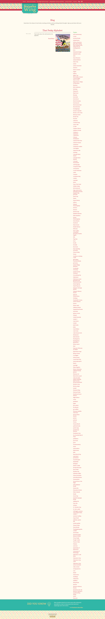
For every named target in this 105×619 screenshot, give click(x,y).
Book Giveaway (77, 101)
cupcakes (75, 180)
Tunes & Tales (76, 542)
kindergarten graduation (76, 341)
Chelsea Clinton (77, 128)
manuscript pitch (77, 361)
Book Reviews (76, 106)
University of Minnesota (76, 548)
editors (75, 202)
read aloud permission (76, 457)
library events (76, 353)
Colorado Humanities (76, 162)
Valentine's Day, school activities (77, 564)
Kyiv (74, 346)
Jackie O (75, 319)
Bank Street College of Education (78, 82)
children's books (77, 130)
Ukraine (75, 544)
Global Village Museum (76, 265)
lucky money (76, 357)
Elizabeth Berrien (77, 213)
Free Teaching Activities (76, 249)
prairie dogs (76, 428)
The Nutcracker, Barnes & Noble (77, 535)
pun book (75, 440)
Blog (79, 1)
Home (24, 1)
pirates (75, 418)
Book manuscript (77, 105)
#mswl (74, 388)
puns (74, 442)
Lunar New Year (77, 359)
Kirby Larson (76, 344)
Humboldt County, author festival (77, 300)
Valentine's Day (77, 558)
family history (76, 226)
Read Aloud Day (77, 454)
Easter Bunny (76, 200)
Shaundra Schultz (77, 490)
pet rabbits (75, 409)
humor (75, 303)
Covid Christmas (77, 170)
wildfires (75, 580)
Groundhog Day (77, 275)
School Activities (77, 475)
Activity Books (76, 38)
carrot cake (76, 124)
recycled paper (76, 459)
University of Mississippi (76, 552)
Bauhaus (75, 85)
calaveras (75, 120)
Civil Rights (76, 148)
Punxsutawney (77, 444)
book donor (76, 99)
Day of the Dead (77, 184)
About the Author (31, 1)
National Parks (76, 392)
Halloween (75, 277)
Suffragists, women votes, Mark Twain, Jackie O (78, 512)
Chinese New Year (77, 140)
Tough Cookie (76, 540)
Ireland (75, 315)
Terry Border (76, 527)
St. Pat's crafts (76, 509)
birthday (75, 89)
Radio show (76, 450)
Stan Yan (75, 503)
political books (76, 426)
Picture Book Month (76, 415)
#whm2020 (75, 578)
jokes (74, 327)
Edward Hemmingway (76, 205)
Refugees (75, 463)
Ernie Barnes (76, 221)
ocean (74, 399)
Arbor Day (75, 61)
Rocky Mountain (77, 467)
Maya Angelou (76, 367)
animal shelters (77, 59)
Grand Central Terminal (76, 272)
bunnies (75, 118)
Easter (74, 198)
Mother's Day (76, 384)
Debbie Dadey (76, 186)
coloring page (76, 164)
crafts (74, 172)
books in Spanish (77, 110)
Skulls (74, 494)
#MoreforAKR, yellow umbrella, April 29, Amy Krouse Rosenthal (77, 380)
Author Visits (68, 1)
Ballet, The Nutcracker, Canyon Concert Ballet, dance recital (78, 77)
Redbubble (75, 461)
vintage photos (76, 568)
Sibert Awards (76, 492)
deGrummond (76, 188)
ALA (74, 50)
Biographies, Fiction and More (57, 1)
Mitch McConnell (77, 376)
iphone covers (76, 313)
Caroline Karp (76, 122)
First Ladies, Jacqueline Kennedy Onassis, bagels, (77, 233)
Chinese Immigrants (76, 138)
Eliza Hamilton (76, 215)
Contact (75, 1)
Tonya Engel (76, 538)
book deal (75, 97)
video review (76, 567)
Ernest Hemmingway (76, 218)
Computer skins (77, 166)
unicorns (75, 546)
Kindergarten (76, 338)
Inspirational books (78, 309)
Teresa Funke (76, 525)
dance (74, 182)
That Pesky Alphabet (53, 30)
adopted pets (76, 40)
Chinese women (77, 142)
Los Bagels (75, 355)
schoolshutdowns (77, 477)
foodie (74, 243)
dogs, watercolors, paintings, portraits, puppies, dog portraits (78, 192)
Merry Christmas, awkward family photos (77, 370)
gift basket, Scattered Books (77, 260)
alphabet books (77, 54)
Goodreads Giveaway (75, 269)
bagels (74, 71)
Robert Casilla (76, 465)
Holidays (75, 298)
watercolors (76, 574)
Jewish (75, 323)
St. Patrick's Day (77, 507)
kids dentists (76, 336)
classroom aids (76, 150)
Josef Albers (76, 329)
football (75, 245)
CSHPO (75, 178)
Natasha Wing (76, 390)
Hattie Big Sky (76, 284)
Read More (51, 38)
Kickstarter (76, 335)
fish (74, 237)
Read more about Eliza (77, 607)
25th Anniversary (77, 34)
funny (74, 254)
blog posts (75, 91)
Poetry (74, 422)
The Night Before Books (42, 1)
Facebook (75, 223)
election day (76, 211)
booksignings (76, 108)
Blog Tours (75, 93)
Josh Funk (75, 331)
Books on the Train (77, 112)
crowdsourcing (76, 176)
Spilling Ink (76, 501)
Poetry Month (76, 424)
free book (75, 247)
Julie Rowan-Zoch (77, 333)
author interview (77, 65)
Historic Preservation (76, 295)
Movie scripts (76, 386)
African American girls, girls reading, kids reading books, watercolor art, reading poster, (77, 45)
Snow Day (75, 496)
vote (74, 570)
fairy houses (76, 225)
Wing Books (76, 582)
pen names (75, 405)
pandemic (75, 401)
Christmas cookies (77, 146)
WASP (74, 572)
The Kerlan (76, 532)
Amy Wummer (76, 58)
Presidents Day (77, 433)
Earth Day (75, 196)
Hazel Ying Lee (76, 286)
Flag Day (75, 239)
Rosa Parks (76, 469)
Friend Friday (76, 252)
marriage (75, 365)
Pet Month (75, 407)
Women (75, 584)
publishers (75, 438)
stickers (75, 505)
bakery (75, 73)
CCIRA (75, 126)
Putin (74, 446)
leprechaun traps (77, 351)
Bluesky (75, 95)
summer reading (77, 516)
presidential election (76, 430)
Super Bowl (76, 518)
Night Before (76, 397)
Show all (75, 598)
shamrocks (75, 488)
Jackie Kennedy (77, 317)
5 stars (74, 36)
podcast (75, 420)
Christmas (75, 144)
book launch (76, 103)
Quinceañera (76, 448)
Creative (75, 174)
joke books (75, 325)
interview (75, 311)
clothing (75, 152)
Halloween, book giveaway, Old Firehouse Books (77, 280)
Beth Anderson (76, 87)
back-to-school (76, 69)
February (75, 228)
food (74, 241)
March (74, 363)
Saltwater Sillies (77, 473)
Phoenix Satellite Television (77, 412)
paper (74, 403)
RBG (74, 452)
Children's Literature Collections (76, 134)
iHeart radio (76, 305)
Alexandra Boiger (77, 52)
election (75, 207)
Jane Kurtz (76, 321)
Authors (75, 67)
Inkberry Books (77, 307)
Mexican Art (76, 374)
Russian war (76, 471)
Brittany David (76, 114)
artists (74, 63)
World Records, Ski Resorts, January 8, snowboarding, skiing (77, 592)
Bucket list (75, 116)
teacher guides (76, 523)
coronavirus (76, 168)
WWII (74, 596)
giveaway (75, 263)
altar (74, 56)
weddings (75, 576)
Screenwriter (76, 479)
